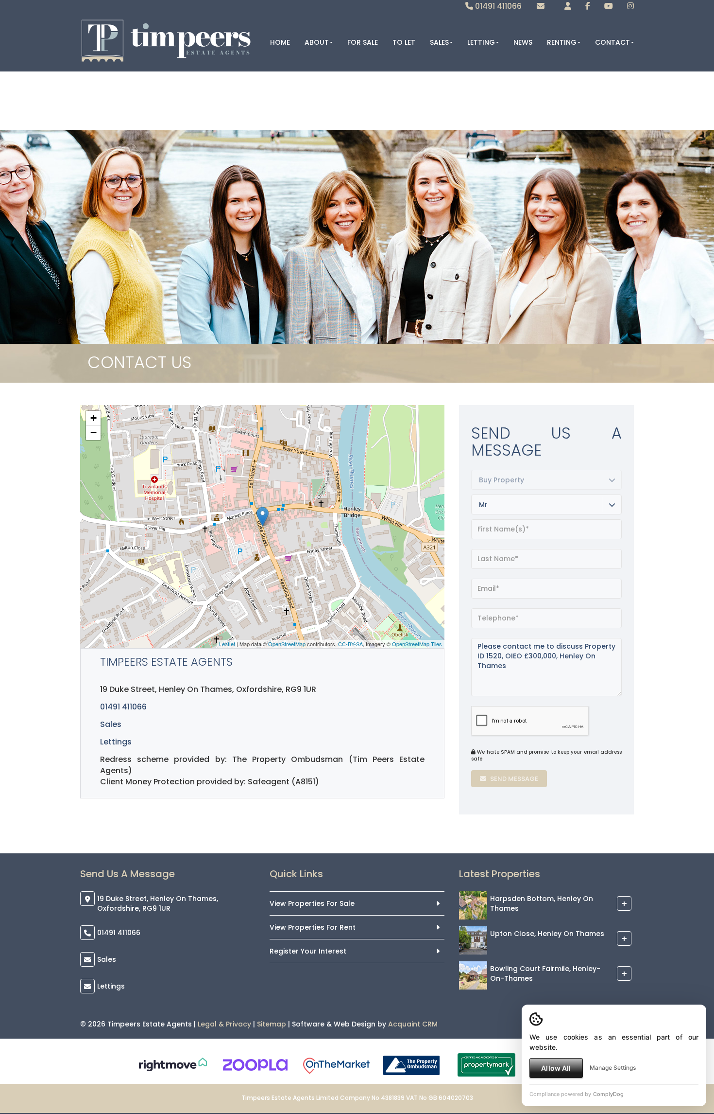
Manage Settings (613, 1067)
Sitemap (271, 1024)
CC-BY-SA (350, 644)
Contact (612, 42)
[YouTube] (608, 6)
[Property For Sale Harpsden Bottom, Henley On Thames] (473, 905)
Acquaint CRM (413, 1024)
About (317, 42)
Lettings (116, 741)
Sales (439, 42)
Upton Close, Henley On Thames (547, 934)
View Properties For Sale (312, 903)
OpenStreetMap (287, 644)
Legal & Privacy (224, 1024)
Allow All (556, 1068)
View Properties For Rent (313, 927)
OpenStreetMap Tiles (417, 644)
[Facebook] (587, 6)
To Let (403, 42)
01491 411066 (497, 6)
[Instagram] (630, 6)
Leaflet (227, 644)
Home (280, 42)
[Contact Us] (567, 6)
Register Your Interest (308, 951)
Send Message (513, 778)
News (522, 42)
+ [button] (93, 418)
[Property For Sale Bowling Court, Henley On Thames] (473, 975)
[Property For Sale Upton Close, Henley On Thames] (473, 940)
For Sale (362, 42)
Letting (481, 42)
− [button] (93, 432)
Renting (562, 42)
